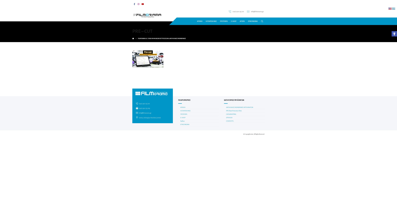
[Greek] (393, 8)
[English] (390, 8)
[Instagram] (138, 4)
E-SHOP (182, 117)
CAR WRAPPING (231, 114)
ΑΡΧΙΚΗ (182, 107)
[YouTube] (143, 4)
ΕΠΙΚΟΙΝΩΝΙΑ (184, 124)
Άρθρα (182, 121)
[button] (394, 34)
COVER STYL (230, 121)
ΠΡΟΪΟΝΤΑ (183, 114)
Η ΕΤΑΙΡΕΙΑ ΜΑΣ (185, 111)
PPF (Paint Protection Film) (234, 111)
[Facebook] (134, 4)
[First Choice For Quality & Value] (147, 15)
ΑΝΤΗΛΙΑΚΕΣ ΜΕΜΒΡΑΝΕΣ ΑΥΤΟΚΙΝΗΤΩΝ (239, 107)
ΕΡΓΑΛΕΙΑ (229, 117)
